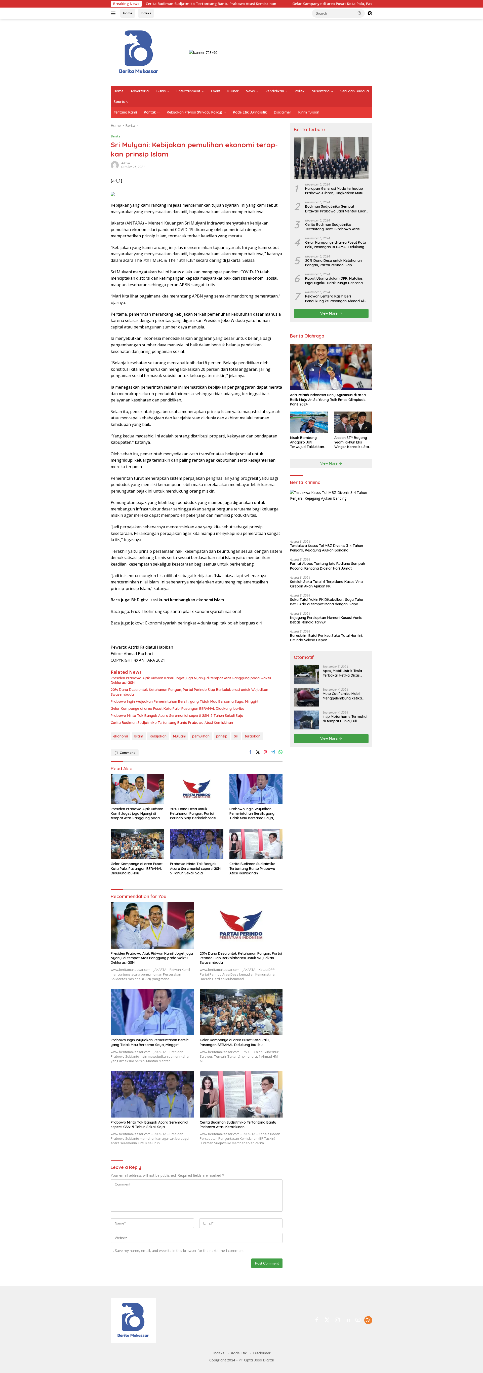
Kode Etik (239, 1353)
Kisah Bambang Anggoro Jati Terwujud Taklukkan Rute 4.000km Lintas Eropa (307, 442)
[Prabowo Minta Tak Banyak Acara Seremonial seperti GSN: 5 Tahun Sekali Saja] (196, 844)
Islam (138, 736)
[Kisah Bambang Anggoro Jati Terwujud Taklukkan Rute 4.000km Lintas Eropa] (309, 422)
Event (215, 91)
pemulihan (201, 736)
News (250, 91)
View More (329, 313)
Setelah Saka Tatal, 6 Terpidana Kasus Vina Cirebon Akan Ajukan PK (326, 583)
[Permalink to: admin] (115, 164)
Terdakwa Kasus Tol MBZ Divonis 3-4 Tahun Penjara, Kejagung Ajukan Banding (326, 547)
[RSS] (368, 1320)
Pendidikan (275, 91)
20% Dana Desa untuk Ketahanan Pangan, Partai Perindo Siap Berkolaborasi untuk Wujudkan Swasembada (189, 691)
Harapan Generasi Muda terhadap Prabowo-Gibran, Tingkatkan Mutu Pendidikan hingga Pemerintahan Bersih (334, 190)
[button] (360, 13)
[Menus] (114, 13)
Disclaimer (282, 112)
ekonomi (120, 736)
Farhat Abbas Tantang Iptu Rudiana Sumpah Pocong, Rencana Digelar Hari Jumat (327, 565)
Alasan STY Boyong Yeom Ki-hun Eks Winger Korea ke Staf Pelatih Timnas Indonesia (352, 442)
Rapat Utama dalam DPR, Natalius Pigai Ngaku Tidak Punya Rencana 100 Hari (334, 280)
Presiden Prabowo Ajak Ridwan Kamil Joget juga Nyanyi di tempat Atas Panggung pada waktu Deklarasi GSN (191, 680)
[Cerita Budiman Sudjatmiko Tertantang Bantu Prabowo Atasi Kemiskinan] (256, 844)
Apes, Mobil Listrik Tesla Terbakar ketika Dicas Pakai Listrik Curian (342, 672)
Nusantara (321, 91)
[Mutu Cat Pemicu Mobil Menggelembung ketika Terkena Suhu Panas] (306, 697)
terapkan (252, 736)
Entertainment (188, 91)
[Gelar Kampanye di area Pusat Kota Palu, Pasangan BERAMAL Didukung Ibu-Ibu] (137, 844)
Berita (115, 136)
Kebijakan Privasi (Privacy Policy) (194, 112)
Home (127, 13)
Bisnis (161, 91)
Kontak (150, 112)
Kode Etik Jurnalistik (250, 112)
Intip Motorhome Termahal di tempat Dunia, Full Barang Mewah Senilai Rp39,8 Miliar (345, 718)
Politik (300, 91)
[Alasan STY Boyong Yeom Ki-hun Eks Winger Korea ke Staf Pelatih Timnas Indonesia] (353, 422)
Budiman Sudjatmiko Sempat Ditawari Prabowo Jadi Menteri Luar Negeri (335, 208)
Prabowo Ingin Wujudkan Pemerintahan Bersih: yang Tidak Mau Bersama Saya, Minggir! (184, 701)
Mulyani (179, 736)
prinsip (221, 736)
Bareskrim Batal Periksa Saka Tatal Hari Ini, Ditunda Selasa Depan (326, 637)
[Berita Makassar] (139, 52)
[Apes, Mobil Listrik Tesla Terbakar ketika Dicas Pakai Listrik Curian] (306, 674)
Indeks (146, 13)
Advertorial (140, 91)
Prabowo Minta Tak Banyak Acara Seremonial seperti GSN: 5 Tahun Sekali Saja (177, 715)
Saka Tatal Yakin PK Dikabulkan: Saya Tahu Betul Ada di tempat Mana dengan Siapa (326, 601)
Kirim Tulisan (308, 112)
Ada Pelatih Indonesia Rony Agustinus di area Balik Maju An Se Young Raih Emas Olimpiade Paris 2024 (328, 399)
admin (125, 163)
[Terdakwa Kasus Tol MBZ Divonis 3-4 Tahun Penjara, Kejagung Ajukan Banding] (331, 513)
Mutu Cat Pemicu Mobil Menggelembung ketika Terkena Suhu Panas (342, 695)
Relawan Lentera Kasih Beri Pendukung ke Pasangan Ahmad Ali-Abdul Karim (335, 298)
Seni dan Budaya (354, 91)
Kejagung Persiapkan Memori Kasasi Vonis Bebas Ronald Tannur (326, 619)
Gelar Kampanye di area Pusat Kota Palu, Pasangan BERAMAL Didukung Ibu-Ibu (306, 4)
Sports (119, 101)
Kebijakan (158, 736)
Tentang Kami (125, 112)
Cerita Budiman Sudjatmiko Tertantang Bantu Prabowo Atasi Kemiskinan (154, 4)
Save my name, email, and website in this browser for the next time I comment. (180, 1250)
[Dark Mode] (369, 13)
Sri (236, 736)
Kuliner (233, 91)
